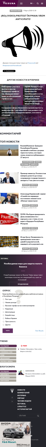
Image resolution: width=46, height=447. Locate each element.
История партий (24, 409)
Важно (38, 162)
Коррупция (9, 309)
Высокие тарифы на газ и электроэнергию (20, 305)
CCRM (2, 349)
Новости (34, 164)
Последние (5, 346)
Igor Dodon (5, 381)
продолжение (23, 284)
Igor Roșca (5, 374)
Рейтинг (20, 398)
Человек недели (24, 401)
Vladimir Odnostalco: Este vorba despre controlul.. (31, 350)
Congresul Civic (7, 352)
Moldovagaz (5, 358)
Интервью (25, 164)
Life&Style (21, 406)
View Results (39, 331)
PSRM (2, 355)
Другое (7, 325)
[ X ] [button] (28, 424)
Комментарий (23, 393)
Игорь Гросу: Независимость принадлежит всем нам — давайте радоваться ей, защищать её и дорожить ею (31, 240)
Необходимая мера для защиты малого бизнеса (23, 265)
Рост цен (8, 299)
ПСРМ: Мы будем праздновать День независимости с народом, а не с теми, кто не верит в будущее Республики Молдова (32, 219)
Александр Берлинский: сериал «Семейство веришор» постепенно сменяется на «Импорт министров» (32, 197)
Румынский (31, 63)
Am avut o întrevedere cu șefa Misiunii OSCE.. (35, 375)
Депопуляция (10, 312)
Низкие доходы (10, 302)
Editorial (21, 404)
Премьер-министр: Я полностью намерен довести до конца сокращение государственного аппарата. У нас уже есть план (33, 177)
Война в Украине (11, 318)
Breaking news (16, 10)
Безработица (10, 315)
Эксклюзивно (28, 162)
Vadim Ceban (5, 377)
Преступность (10, 321)
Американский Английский (12, 65)
